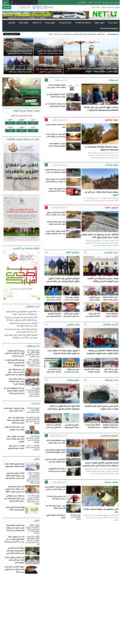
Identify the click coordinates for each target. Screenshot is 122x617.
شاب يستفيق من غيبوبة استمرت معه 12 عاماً (100, 510)
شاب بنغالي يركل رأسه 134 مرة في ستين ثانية (56, 497)
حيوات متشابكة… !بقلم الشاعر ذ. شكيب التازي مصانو (14, 409)
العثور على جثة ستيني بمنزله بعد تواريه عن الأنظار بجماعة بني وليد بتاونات (56, 181)
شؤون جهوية (99, 22)
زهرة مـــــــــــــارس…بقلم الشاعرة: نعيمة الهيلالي (16, 447)
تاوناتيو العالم (72, 252)
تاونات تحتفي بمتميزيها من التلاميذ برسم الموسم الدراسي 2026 (102, 280)
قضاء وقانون (73, 324)
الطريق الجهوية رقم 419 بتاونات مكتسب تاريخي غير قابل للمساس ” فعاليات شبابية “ (56, 89)
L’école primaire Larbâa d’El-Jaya (55, 125)
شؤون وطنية (23, 22)
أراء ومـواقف (37, 22)
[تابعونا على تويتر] (38, 7)
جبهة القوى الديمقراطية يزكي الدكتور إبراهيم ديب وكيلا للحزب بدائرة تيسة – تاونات (21, 313)
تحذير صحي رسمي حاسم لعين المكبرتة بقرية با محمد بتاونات (101, 407)
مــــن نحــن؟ (105, 2)
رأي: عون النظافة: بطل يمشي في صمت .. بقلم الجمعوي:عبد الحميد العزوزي (14, 372)
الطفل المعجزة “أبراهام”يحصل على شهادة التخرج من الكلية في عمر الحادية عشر (55, 489)
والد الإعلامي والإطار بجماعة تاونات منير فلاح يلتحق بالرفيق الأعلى (14, 560)
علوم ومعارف (72, 380)
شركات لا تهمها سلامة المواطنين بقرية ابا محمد (57, 144)
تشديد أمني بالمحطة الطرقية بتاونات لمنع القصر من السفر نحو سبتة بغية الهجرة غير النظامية (55, 173)
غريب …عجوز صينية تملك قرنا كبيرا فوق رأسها (56, 506)
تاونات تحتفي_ (100, 34)
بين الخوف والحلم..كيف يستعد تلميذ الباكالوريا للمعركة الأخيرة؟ (16, 381)
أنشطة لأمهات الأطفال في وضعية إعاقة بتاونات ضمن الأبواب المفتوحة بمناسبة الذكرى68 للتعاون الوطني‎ (102, 353)
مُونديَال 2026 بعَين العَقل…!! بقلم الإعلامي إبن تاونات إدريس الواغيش (14, 362)
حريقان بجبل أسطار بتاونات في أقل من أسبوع (101, 193)
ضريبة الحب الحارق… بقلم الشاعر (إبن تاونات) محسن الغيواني (15, 439)
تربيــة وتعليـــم (111, 252)
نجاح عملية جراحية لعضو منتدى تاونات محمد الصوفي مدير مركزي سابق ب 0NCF (14, 489)
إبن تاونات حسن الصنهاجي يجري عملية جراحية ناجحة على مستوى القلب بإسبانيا (14, 498)
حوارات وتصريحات (65, 22)
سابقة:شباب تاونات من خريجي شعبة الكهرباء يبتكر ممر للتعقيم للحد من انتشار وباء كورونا (55, 463)
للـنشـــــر (90, 2)
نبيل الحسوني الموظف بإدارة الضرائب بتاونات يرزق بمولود (14, 465)
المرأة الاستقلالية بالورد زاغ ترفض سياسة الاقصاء (56, 95)
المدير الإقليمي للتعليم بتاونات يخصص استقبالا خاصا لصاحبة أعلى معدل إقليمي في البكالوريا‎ (100, 465)
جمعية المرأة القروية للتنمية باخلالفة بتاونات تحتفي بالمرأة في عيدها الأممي (92, 373)
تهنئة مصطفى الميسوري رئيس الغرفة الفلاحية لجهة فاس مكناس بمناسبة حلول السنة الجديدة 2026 (15, 477)
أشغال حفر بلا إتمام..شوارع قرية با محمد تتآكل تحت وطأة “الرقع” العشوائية (55, 214)
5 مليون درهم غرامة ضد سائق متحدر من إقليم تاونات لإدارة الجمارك (64, 352)
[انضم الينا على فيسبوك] (34, 7)
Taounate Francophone (109, 28)
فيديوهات (113, 80)
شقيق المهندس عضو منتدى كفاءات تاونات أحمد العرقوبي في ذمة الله (14, 569)
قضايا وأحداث (111, 165)
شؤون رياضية (50, 22)
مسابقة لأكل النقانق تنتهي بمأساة (56, 516)
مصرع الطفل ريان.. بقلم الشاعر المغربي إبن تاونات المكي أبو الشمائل (15, 420)
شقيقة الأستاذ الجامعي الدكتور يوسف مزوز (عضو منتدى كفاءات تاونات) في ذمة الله (15, 552)
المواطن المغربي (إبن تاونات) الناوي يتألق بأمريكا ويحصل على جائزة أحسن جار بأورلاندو (63, 281)
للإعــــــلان (97, 2)
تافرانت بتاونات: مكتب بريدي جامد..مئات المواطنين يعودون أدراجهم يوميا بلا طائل (55, 233)
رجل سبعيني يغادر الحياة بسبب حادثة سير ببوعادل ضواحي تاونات (57, 191)
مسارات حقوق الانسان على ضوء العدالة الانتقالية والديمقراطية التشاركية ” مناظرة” (101, 110)
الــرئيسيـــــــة (115, 2)
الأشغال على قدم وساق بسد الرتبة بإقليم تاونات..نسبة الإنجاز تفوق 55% (100, 236)
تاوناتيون (11, 22)
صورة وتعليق (111, 120)
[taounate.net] (104, 15)
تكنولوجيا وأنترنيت (109, 435)
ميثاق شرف (82, 2)
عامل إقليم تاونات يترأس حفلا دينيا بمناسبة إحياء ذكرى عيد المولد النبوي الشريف (21, 330)
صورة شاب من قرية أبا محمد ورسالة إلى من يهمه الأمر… (56, 135)
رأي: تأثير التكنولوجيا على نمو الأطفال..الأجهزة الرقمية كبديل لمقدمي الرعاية (14, 391)
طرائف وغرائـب (111, 482)
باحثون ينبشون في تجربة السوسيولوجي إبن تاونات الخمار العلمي (71, 428)
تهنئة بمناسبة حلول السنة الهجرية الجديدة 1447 (15, 508)
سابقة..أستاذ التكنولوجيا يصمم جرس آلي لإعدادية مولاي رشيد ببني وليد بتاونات (55, 471)
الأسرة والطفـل (110, 324)
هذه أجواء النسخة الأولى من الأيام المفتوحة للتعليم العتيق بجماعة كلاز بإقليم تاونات (64, 408)
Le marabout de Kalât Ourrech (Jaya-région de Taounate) (101, 148)
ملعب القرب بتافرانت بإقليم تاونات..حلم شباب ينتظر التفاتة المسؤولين (56, 224)
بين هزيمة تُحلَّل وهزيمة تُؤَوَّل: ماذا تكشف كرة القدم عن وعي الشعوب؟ (14, 353)
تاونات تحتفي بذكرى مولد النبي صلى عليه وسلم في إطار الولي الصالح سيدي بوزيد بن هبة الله (21, 318)
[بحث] (12, 2)
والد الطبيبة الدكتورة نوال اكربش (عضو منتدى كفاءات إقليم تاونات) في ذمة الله (15, 528)
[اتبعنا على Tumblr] (45, 7)
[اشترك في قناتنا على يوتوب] (41, 7)
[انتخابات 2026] (21, 92)
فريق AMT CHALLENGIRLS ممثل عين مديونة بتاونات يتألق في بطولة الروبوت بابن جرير (56, 444)
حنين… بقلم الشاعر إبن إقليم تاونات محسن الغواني (14, 428)
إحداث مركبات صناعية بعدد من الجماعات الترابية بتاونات (55, 104)
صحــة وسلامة (111, 380)
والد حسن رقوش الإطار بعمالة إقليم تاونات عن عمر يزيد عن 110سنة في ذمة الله (14, 539)
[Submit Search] (46, 80)
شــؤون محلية (113, 22)
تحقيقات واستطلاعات (83, 22)
